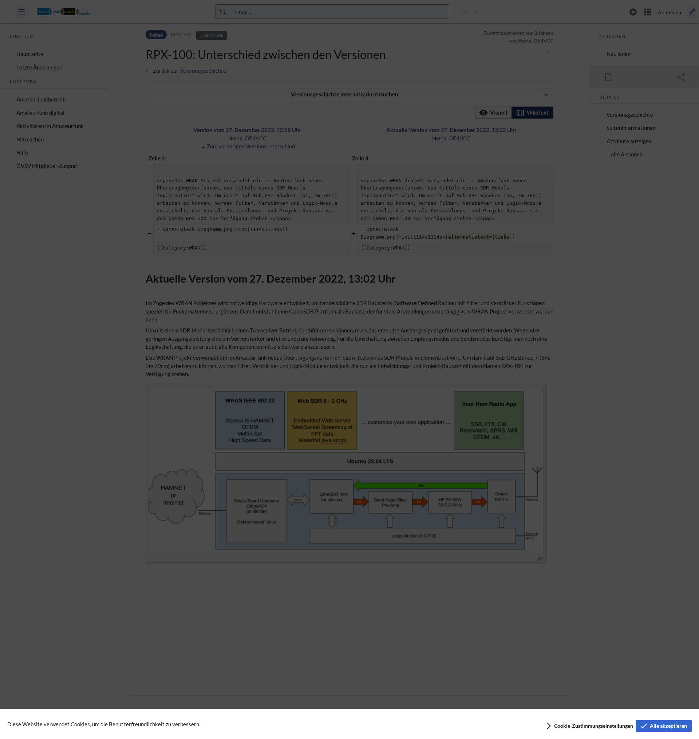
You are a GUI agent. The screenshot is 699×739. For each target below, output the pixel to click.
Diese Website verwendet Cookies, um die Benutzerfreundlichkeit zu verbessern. (103, 724)
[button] (589, 726)
